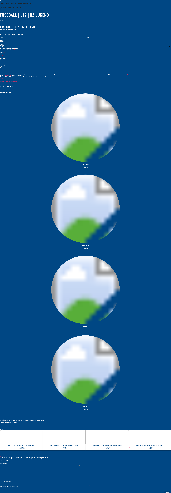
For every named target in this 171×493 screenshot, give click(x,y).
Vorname (1, 37)
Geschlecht (2, 40)
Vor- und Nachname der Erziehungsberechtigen (7, 49)
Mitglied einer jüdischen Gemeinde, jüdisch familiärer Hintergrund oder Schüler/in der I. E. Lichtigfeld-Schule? (16, 65)
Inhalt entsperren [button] (2, 80)
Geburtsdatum (2, 45)
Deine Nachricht (2, 68)
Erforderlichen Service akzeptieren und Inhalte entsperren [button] (8, 81)
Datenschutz (85, 485)
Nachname (87, 37)
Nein (1, 59)
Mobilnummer (2, 52)
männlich (2, 41)
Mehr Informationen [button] (3, 78)
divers (2, 44)
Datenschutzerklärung (124, 74)
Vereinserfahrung (2, 58)
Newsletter (2, 456)
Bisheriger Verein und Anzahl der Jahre (6, 62)
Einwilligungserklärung (8, 75)
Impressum (90, 485)
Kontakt (80, 485)
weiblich (2, 42)
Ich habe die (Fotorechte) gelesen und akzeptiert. (12, 75)
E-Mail (1, 55)
